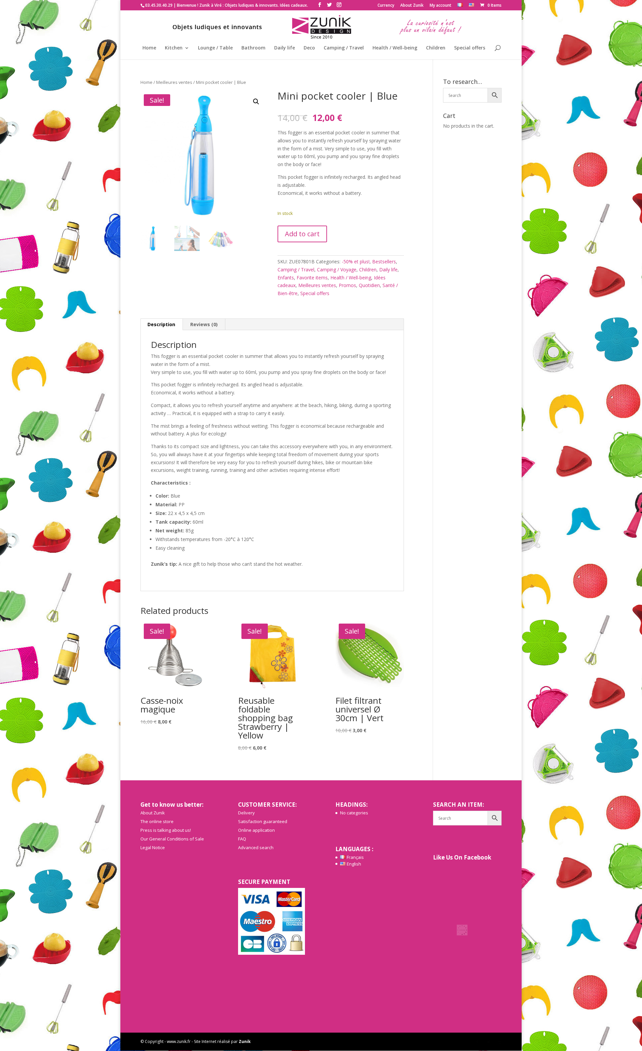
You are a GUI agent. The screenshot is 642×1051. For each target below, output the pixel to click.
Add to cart (302, 233)
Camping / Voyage (336, 269)
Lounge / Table (215, 48)
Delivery (246, 813)
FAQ (242, 839)
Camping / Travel (344, 48)
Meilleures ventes (174, 82)
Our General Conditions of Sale (172, 839)
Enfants (286, 277)
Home (149, 48)
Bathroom (253, 48)
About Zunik (412, 5)
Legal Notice (152, 847)
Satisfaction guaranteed (262, 821)
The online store (157, 821)
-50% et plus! (355, 261)
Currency (386, 5)
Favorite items (312, 277)
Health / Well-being (394, 48)
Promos (347, 285)
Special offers (469, 48)
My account (440, 5)
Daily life (284, 48)
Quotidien (369, 285)
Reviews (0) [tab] (204, 324)
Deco (309, 48)
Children (435, 48)
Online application (256, 830)
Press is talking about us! (165, 830)
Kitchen (174, 48)
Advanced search (256, 847)
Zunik (245, 1041)
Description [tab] (161, 324)
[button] (256, 102)
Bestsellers (384, 261)
